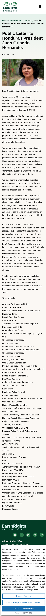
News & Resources (18, 20)
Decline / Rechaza (23, 596)
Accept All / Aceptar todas (24, 609)
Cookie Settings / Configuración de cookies (23, 602)
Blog (31, 20)
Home (5, 20)
